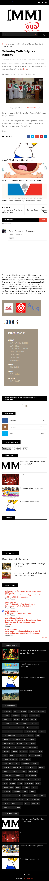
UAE (26, 803)
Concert (7, 731)
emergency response (12, 739)
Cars (16, 723)
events (19, 743)
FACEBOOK (13, 420)
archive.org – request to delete (18, 613)
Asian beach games (37, 711)
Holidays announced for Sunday (32, 677)
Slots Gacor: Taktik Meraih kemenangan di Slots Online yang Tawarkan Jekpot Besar (22, 632)
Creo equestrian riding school (31, 488)
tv (21, 803)
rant (38, 783)
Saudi (35, 787)
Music (41, 767)
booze (24, 719)
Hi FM (15, 751)
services (17, 791)
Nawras (6, 771)
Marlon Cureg (10, 602)
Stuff (42, 795)
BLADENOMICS (11, 611)
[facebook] (39, 2)
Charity (24, 723)
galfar (16, 747)
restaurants (8, 787)
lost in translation (10, 759)
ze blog (17, 807)
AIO (15, 711)
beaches (15, 715)
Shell (32, 791)
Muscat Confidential (29, 108)
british (33, 719)
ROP (18, 787)
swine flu (7, 799)
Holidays (23, 751)
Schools (7, 791)
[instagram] (46, 2)
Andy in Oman (11, 629)
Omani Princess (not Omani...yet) (22, 231)
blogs (25, 715)
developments (9, 735)
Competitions (32, 727)
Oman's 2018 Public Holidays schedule (17, 160)
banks (6, 715)
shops (17, 795)
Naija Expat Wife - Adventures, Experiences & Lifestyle (23, 592)
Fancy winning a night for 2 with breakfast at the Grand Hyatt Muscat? (29, 574)
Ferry (33, 743)
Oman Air (32, 771)
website (7, 807)
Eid (37, 735)
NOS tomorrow (26, 691)
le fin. (22, 475)
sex (25, 791)
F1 (26, 743)
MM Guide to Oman (11, 763)
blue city (7, 719)
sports (25, 795)
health (6, 751)
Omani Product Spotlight (13, 775)
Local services (34, 755)
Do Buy (21, 735)
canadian (7, 723)
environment (8, 743)
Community (19, 727)
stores (34, 795)
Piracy (37, 779)
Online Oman (19, 779)
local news (24, 44)
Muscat (6, 767)
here (25, 69)
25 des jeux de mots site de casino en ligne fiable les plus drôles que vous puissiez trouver (23, 622)
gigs (23, 747)
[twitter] (42, 2)
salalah (26, 787)
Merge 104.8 (25, 759)
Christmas (7, 727)
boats (16, 719)
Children (34, 723)
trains (14, 803)
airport (23, 711)
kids (11, 755)
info (40, 751)
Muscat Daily (17, 767)
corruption (18, 731)
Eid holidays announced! (29, 502)
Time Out (35, 799)
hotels (32, 751)
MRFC (35, 763)
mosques (25, 763)
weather (35, 803)
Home (4, 44)
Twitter (12, 433)
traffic (6, 803)
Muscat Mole (31, 767)
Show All (44, 638)
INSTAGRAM (13, 427)
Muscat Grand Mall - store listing (15, 559)
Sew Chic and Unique (14, 618)
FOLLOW (42, 427)
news (15, 771)
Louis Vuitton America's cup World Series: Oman (21, 201)
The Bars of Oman (21, 799)
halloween (33, 747)
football (7, 747)
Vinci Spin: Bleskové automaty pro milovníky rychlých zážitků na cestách (23, 596)
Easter (30, 735)
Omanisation (31, 775)
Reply (11, 238)
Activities (7, 711)
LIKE (43, 420)
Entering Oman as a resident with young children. (22, 180)
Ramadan (29, 783)
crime (42, 731)
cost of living (31, 731)
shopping (7, 795)
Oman (31, 44)
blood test (34, 715)
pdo (29, 779)
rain (20, 783)
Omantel (7, 779)
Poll (5, 783)
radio (12, 783)
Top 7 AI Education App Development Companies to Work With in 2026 (20, 605)
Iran (5, 755)
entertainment (13, 44)
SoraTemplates (28, 878)
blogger (43, 219)
